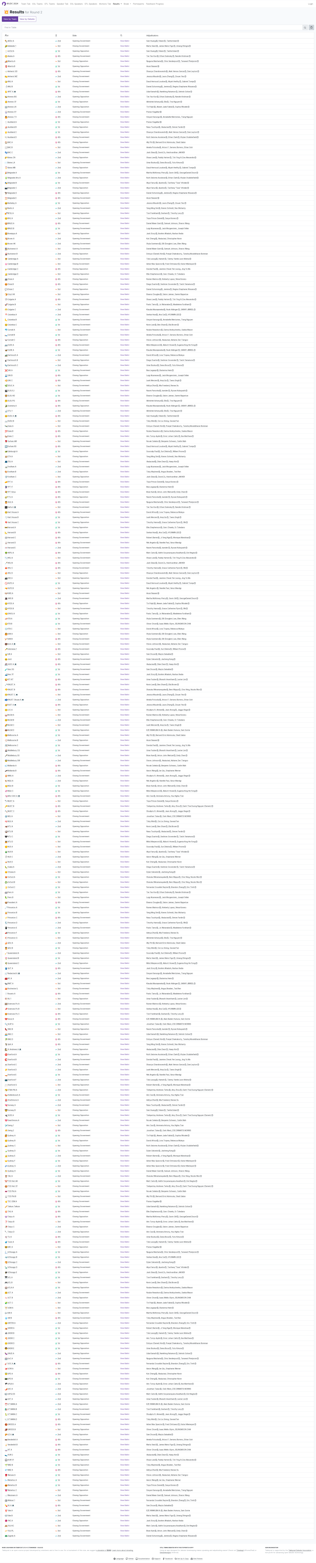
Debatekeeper (165, 1552)
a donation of (103, 1550)
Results (116, 4)
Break (126, 4)
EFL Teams (50, 4)
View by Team (10, 19)
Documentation (144, 1559)
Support (157, 1559)
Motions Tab (105, 4)
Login (310, 4)
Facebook (169, 1559)
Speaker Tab (62, 4)
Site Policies (198, 1559)
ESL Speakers (76, 4)
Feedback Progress (155, 4)
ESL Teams (37, 4)
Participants (138, 4)
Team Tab (25, 4)
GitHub (131, 1559)
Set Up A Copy (183, 1559)
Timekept (240, 1550)
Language (120, 1559)
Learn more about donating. (122, 1550)
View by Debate (27, 19)
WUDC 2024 (12, 3)
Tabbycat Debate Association (299, 1550)
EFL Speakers (91, 4)
